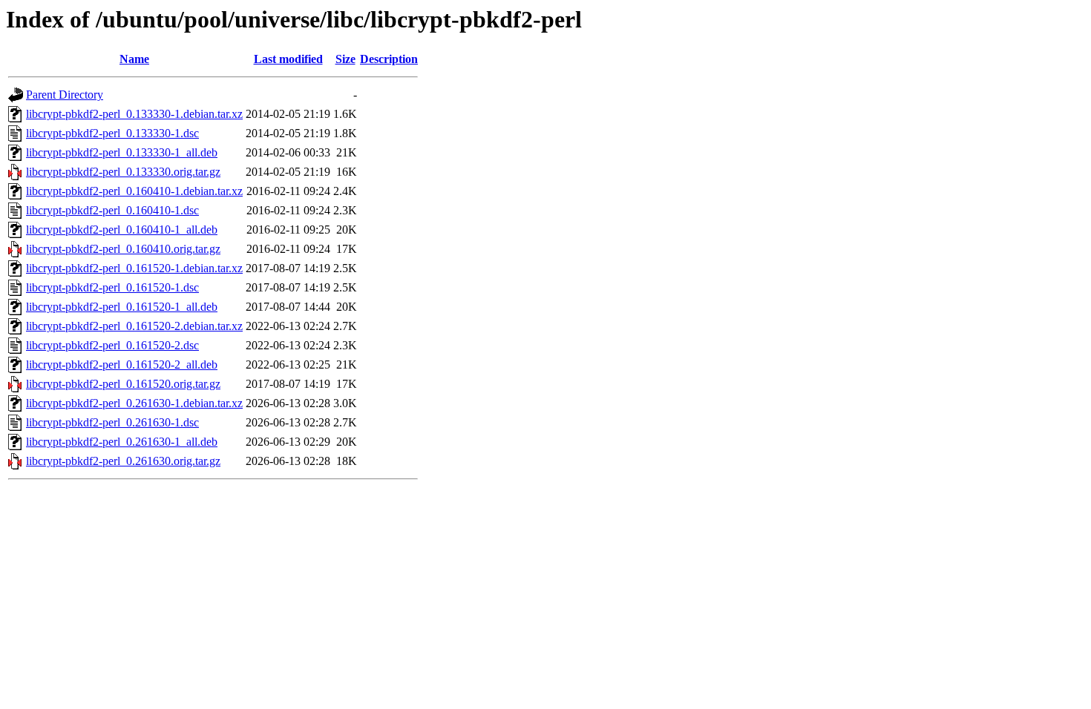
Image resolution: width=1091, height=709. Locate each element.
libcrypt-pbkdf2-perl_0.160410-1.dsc (112, 210)
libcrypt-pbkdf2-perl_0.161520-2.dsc (112, 345)
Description (389, 59)
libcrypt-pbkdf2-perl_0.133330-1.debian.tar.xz (134, 114)
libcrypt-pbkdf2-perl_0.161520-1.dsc (112, 287)
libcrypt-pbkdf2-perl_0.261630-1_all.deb (121, 441)
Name (134, 59)
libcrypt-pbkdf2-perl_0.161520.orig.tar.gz (123, 383)
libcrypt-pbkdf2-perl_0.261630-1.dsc (112, 422)
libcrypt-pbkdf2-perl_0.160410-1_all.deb (121, 229)
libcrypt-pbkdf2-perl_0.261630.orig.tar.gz (123, 461)
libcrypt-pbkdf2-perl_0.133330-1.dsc (112, 133)
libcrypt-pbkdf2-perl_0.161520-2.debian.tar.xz (134, 326)
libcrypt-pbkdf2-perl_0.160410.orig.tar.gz (123, 249)
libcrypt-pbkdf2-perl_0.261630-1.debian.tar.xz (134, 403)
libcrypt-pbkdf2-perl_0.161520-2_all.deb (121, 364)
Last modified (288, 59)
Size (345, 59)
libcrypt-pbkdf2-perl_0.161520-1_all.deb (121, 306)
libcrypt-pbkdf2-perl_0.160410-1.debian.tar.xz (134, 191)
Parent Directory (64, 94)
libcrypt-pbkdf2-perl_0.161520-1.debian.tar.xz (134, 268)
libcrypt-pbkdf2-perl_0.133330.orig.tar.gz (123, 171)
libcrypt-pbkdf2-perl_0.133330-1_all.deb (121, 152)
